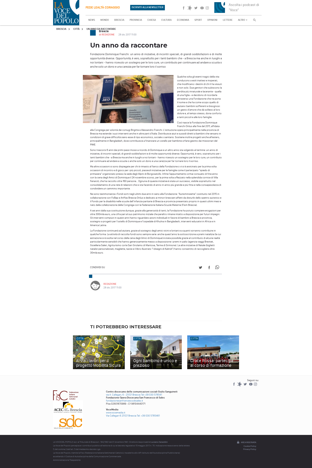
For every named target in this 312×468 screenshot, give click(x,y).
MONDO (104, 20)
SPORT (198, 20)
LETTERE (228, 20)
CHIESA (151, 20)
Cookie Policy (250, 446)
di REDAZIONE (107, 34)
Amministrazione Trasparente (67, 460)
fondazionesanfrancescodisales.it (124, 400)
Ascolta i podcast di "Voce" (244, 7)
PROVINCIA (136, 20)
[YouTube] (251, 385)
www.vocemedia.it (115, 412)
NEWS (91, 20)
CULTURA (166, 20)
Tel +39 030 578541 (151, 394)
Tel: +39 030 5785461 (148, 415)
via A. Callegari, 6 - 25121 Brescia (123, 394)
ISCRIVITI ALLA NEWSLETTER (147, 7)
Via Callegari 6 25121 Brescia (121, 415)
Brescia (61, 29)
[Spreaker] (240, 385)
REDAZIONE (109, 283)
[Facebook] (234, 385)
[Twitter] (245, 385)
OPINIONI (212, 20)
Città (76, 29)
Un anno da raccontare (101, 29)
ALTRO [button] (242, 20)
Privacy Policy (249, 449)
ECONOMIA (183, 20)
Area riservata (248, 442)
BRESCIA (119, 20)
